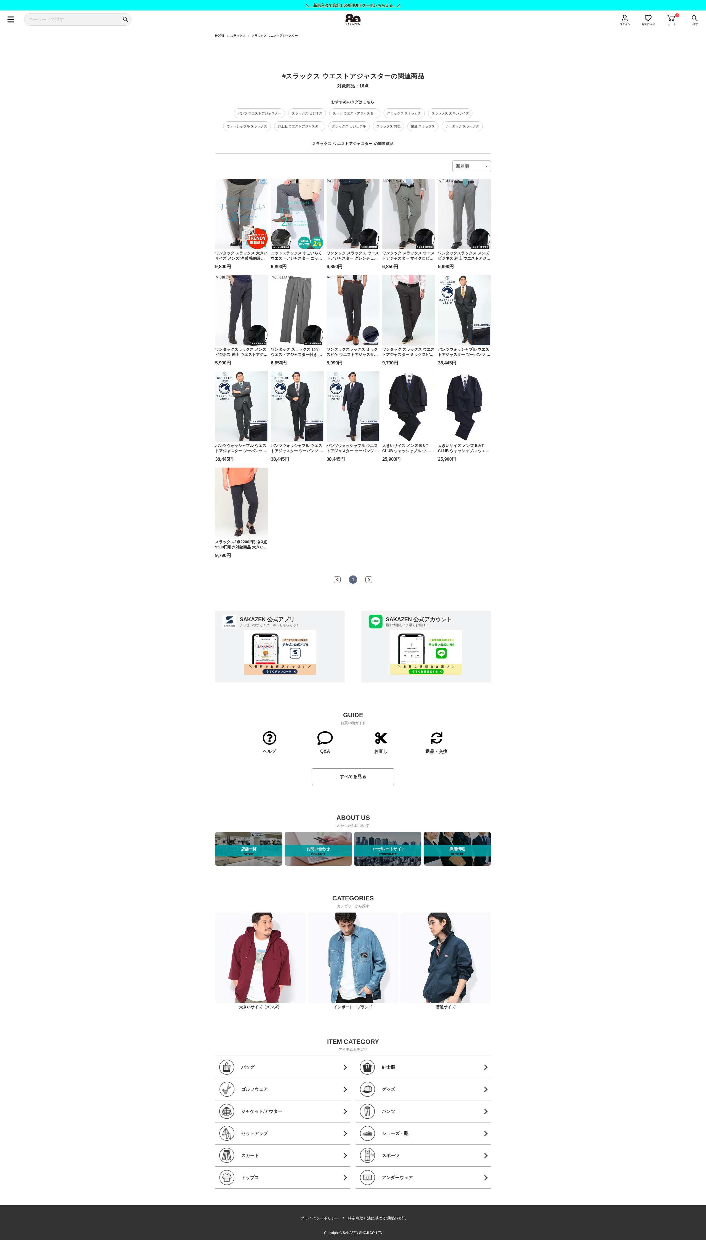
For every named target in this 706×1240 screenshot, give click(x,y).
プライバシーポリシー (319, 1218)
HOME (219, 35)
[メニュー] (10, 19)
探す (695, 24)
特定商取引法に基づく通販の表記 (377, 1218)
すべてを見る (353, 776)
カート (672, 24)
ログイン (624, 24)
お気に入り (648, 24)
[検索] (125, 19)
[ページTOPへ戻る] (496, 1235)
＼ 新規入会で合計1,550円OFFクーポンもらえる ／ (353, 5)
